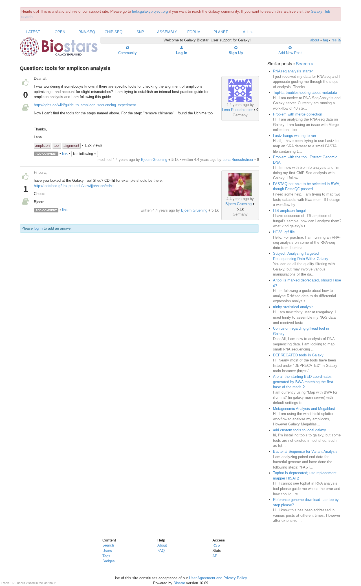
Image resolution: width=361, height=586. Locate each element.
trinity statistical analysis (293, 307)
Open (60, 32)
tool (57, 145)
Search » (305, 63)
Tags (106, 556)
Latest (33, 32)
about (314, 40)
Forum (194, 32)
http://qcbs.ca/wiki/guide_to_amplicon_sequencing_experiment (85, 105)
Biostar (179, 583)
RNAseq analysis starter (293, 71)
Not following (83, 154)
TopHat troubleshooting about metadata (305, 92)
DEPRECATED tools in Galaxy (298, 355)
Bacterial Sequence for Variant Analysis (305, 451)
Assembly (167, 32)
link (65, 153)
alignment (71, 145)
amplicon (42, 145)
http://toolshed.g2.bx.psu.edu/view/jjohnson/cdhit (74, 186)
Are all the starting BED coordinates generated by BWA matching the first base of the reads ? (303, 381)
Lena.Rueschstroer (237, 110)
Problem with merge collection (297, 114)
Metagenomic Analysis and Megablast (304, 409)
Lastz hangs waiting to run (294, 136)
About (162, 545)
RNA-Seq (86, 32)
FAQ (161, 551)
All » (247, 32)
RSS (216, 545)
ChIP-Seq (113, 32)
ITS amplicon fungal (289, 210)
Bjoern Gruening (154, 159)
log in (38, 228)
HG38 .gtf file (284, 232)
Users (107, 551)
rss (335, 40)
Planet (220, 32)
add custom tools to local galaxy (299, 430)
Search (108, 545)
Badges (108, 561)
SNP (140, 32)
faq (325, 40)
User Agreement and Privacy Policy (218, 578)
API (215, 556)
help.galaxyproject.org (150, 11)
